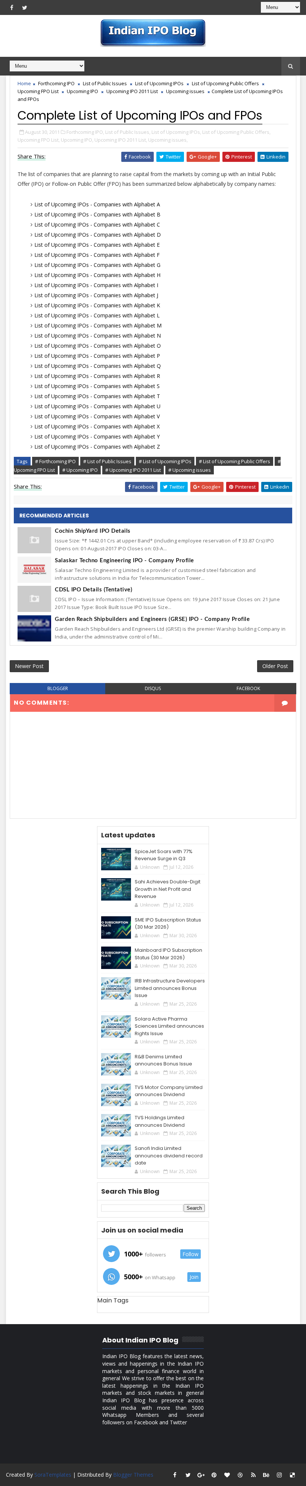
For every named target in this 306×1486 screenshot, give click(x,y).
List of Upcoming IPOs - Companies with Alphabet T (97, 396)
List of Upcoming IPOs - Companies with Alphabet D (97, 234)
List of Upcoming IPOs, (176, 132)
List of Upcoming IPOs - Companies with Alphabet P (97, 355)
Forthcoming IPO (56, 83)
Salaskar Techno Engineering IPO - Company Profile (124, 560)
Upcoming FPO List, (39, 139)
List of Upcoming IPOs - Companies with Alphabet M (98, 325)
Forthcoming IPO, (85, 132)
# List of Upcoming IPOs (165, 461)
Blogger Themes (133, 1474)
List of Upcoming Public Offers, (236, 132)
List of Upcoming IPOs (159, 83)
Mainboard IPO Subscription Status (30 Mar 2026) (168, 954)
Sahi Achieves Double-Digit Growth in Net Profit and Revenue (167, 889)
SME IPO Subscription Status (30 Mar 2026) (168, 923)
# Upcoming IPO (80, 470)
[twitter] (24, 7)
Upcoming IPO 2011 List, (120, 139)
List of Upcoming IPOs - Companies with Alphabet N (97, 335)
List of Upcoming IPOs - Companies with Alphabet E (97, 244)
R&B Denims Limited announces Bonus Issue (163, 1060)
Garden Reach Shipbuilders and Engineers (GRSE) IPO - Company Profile (152, 619)
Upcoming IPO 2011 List (132, 91)
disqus (153, 688)
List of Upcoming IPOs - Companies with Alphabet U (97, 406)
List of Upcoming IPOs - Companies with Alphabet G (97, 264)
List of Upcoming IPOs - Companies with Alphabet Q (97, 365)
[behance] (266, 1474)
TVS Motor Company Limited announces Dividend (169, 1091)
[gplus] (201, 1474)
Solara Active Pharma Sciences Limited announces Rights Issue (169, 1026)
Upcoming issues (185, 91)
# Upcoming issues (189, 470)
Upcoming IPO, (77, 139)
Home (24, 83)
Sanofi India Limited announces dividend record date (169, 1155)
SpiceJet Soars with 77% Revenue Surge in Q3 (164, 855)
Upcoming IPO (82, 91)
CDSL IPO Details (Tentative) (93, 590)
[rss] (253, 1474)
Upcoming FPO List (38, 91)
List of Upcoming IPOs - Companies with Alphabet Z (97, 446)
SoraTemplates (52, 1474)
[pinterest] (214, 1474)
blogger (57, 688)
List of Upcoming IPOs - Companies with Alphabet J (96, 295)
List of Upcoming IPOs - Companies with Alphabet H (97, 275)
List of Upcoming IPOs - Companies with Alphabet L (97, 315)
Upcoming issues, (168, 139)
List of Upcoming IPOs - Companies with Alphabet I (96, 285)
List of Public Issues (105, 83)
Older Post (275, 666)
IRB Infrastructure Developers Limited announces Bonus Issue (170, 988)
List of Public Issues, (127, 132)
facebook (248, 688)
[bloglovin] (227, 1474)
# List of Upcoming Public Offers (234, 461)
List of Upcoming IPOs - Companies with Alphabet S (97, 386)
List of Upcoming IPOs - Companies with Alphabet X (97, 426)
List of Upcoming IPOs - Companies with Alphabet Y (97, 436)
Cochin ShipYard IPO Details (93, 531)
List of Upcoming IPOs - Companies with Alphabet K (97, 305)
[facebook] (11, 7)
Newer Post (29, 666)
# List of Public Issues (107, 461)
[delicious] (292, 1474)
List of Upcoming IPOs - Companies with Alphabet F (97, 254)
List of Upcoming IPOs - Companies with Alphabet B (97, 214)
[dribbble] (240, 1474)
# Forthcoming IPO (55, 461)
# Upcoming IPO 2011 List (133, 470)
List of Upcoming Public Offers (225, 83)
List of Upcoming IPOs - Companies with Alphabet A (97, 204)
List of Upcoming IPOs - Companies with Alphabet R (97, 375)
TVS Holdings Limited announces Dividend (160, 1121)
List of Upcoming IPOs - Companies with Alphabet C (97, 224)
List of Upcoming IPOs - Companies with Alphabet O (97, 345)
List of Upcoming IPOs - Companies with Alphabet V (97, 416)
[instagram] (279, 1474)
